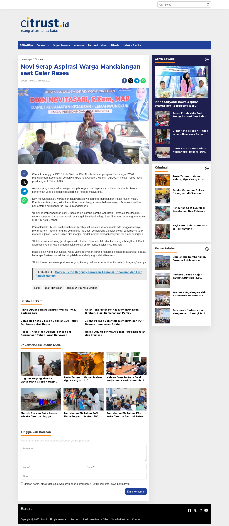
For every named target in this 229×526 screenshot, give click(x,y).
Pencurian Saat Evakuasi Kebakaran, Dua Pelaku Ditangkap (188, 209)
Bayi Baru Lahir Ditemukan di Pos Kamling (189, 227)
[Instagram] (200, 510)
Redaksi (75, 519)
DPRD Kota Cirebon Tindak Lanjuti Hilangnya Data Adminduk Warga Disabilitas (190, 132)
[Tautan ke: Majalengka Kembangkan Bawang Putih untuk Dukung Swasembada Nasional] (162, 262)
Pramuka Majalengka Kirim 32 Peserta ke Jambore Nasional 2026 (189, 294)
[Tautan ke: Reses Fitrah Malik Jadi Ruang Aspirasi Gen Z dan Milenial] (162, 118)
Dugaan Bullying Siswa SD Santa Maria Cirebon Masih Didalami (38, 380)
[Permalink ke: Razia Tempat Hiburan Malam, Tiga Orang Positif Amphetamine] (84, 363)
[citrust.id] (45, 25)
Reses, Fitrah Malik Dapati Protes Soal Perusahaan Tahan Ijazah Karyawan (46, 333)
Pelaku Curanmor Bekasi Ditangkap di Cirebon (188, 192)
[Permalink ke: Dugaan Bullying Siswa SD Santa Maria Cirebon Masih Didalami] (41, 363)
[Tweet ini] (130, 80)
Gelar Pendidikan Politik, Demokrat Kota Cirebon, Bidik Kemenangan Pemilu (112, 311)
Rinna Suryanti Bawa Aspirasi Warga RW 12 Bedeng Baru (48, 311)
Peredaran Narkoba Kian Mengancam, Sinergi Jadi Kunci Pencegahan (188, 312)
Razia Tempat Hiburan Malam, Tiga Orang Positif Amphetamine (83, 379)
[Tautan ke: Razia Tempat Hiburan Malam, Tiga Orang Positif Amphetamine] (162, 179)
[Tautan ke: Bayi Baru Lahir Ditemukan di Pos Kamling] (162, 231)
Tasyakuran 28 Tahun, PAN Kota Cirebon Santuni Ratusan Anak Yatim (126, 415)
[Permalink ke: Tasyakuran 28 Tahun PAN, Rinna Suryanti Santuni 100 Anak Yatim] (84, 398)
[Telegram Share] (137, 80)
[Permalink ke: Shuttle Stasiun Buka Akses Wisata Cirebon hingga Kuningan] (41, 398)
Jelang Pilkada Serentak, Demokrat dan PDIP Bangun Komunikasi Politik (114, 322)
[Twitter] (195, 510)
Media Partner (120, 519)
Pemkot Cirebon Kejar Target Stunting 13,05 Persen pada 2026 (187, 276)
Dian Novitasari (53, 287)
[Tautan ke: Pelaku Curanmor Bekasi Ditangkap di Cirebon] (162, 195)
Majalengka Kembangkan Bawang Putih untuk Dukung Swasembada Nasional (189, 258)
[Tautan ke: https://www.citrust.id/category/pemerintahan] (207, 249)
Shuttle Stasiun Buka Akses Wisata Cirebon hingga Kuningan (39, 415)
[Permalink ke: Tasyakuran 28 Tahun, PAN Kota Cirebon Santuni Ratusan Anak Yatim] (126, 398)
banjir (37, 287)
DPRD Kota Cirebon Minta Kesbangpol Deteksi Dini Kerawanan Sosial (189, 150)
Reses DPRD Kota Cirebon (82, 287)
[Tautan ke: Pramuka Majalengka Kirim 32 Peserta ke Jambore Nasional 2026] (162, 298)
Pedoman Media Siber (96, 519)
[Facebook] (189, 510)
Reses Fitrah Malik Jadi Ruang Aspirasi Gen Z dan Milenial (189, 115)
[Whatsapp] (143, 80)
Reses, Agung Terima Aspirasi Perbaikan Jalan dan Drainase (115, 333)
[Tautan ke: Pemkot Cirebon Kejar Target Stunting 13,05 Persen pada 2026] (162, 280)
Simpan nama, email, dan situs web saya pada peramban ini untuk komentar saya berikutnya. (77, 484)
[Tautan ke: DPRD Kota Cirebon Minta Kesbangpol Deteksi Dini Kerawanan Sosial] (162, 152)
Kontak (136, 519)
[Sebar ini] (124, 80)
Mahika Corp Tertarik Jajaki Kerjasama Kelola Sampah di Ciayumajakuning (125, 379)
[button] (208, 4)
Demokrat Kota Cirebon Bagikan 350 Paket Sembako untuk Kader (49, 322)
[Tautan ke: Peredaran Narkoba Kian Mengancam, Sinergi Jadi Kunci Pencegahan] (162, 315)
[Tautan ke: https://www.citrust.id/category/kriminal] (207, 168)
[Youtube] (206, 510)
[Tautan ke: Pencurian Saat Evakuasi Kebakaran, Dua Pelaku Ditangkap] (162, 213)
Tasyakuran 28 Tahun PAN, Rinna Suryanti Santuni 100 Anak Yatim (81, 415)
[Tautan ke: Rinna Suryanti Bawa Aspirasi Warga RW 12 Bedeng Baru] (181, 82)
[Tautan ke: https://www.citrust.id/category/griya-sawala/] (207, 59)
